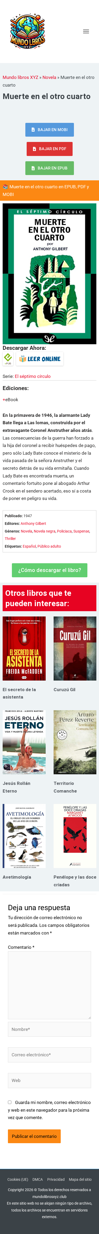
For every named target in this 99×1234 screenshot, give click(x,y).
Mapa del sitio (80, 1179)
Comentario (21, 947)
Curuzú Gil (65, 689)
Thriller (10, 538)
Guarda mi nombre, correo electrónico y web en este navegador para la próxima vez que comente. (49, 1110)
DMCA (37, 1179)
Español (29, 546)
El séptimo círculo (33, 376)
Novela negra (44, 531)
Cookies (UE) (17, 1179)
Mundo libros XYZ (20, 77)
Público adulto (49, 546)
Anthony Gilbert (33, 523)
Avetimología (17, 877)
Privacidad (56, 1179)
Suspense (81, 531)
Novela (49, 77)
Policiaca (64, 531)
